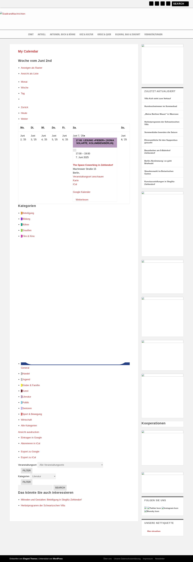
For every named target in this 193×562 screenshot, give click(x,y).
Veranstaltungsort (27, 465)
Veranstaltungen (153, 34)
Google (31, 437)
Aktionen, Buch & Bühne (62, 34)
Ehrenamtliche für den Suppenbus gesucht (160, 141)
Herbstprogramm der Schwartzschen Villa (161, 123)
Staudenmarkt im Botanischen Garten (159, 172)
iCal (75, 184)
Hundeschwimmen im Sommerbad (160, 106)
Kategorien (24, 476)
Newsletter (160, 558)
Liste (29, 73)
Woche (24, 87)
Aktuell (42, 34)
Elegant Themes (30, 559)
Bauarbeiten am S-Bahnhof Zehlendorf (157, 151)
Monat (24, 81)
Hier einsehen (154, 531)
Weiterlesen (82, 199)
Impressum (148, 558)
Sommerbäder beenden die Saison (160, 132)
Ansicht (28, 432)
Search (61, 487)
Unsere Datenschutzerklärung (127, 558)
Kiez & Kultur (86, 34)
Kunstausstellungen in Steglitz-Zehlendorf (159, 182)
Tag (23, 93)
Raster (31, 67)
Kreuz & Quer (104, 34)
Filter (27, 471)
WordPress (58, 559)
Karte (76, 180)
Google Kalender (81, 192)
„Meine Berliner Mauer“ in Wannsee (161, 114)
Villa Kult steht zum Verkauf (157, 98)
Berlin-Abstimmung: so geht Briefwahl (158, 162)
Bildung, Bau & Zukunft (127, 34)
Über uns (107, 558)
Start (30, 34)
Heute (24, 113)
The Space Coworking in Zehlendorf (93, 165)
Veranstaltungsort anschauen (88, 176)
